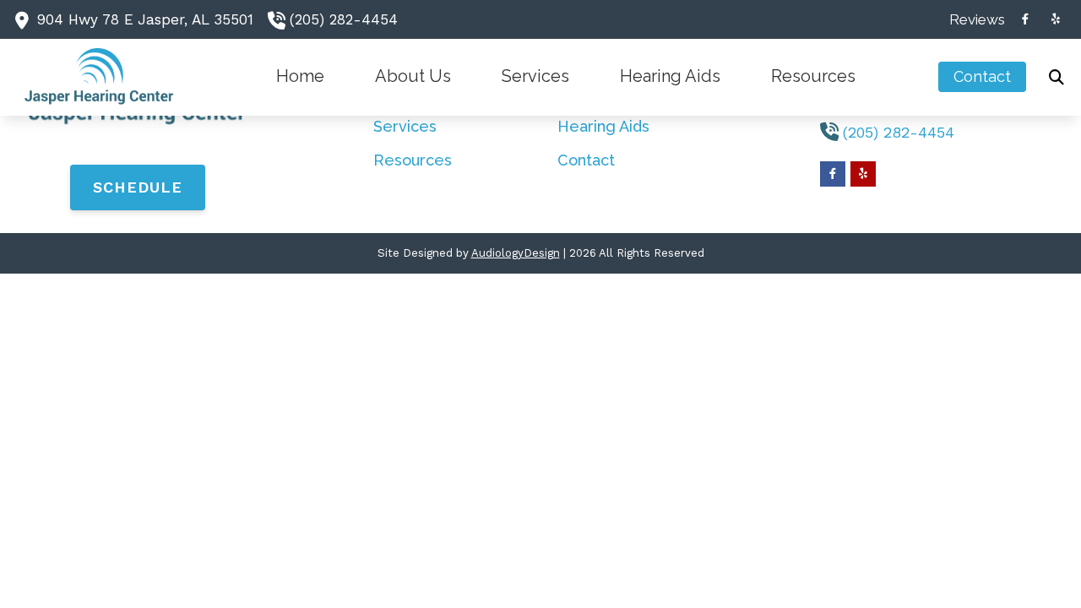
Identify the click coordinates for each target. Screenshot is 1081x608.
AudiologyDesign (515, 253)
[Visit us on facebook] (1025, 19)
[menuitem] (972, 19)
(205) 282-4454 (344, 19)
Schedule (137, 187)
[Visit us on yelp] (1056, 19)
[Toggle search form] (1056, 76)
